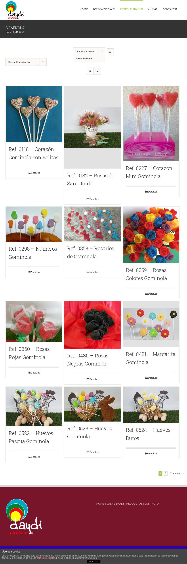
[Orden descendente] (110, 52)
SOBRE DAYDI (115, 503)
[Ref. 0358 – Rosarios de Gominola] (92, 224)
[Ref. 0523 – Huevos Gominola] (92, 404)
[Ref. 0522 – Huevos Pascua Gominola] (34, 406)
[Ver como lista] (97, 71)
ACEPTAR (93, 562)
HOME (100, 503)
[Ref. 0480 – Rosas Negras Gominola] (92, 325)
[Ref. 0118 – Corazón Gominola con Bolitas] (34, 114)
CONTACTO (151, 503)
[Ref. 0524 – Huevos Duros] (151, 405)
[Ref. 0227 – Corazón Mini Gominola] (151, 123)
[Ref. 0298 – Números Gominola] (34, 224)
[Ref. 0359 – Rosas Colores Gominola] (151, 235)
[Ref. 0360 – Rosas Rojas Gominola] (34, 321)
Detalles (35, 172)
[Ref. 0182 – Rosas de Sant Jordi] (92, 127)
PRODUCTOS (134, 503)
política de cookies (46, 558)
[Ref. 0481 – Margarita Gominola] (151, 324)
